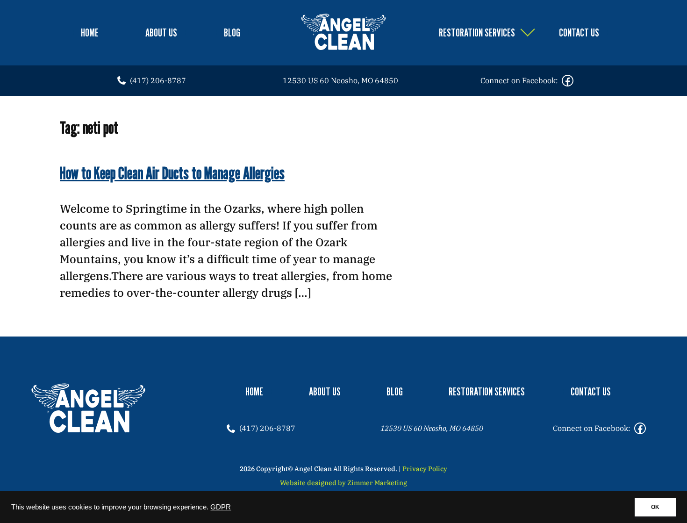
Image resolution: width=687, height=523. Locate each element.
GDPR (220, 507)
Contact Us (579, 32)
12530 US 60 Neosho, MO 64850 (340, 80)
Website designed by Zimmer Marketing (343, 483)
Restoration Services (477, 32)
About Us (161, 32)
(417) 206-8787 (158, 80)
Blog (232, 32)
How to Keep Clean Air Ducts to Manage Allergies (172, 173)
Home (90, 32)
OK (655, 507)
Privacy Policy (424, 469)
